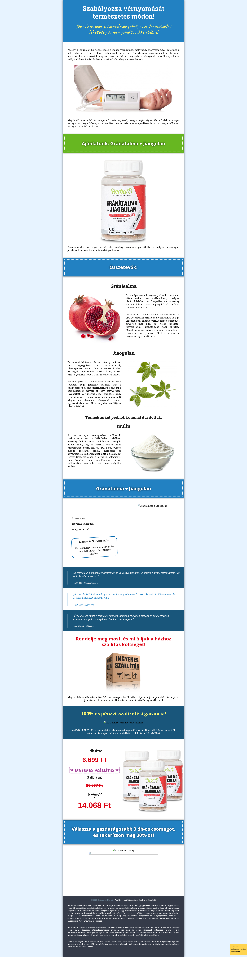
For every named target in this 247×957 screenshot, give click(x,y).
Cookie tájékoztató (147, 900)
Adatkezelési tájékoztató (126, 900)
